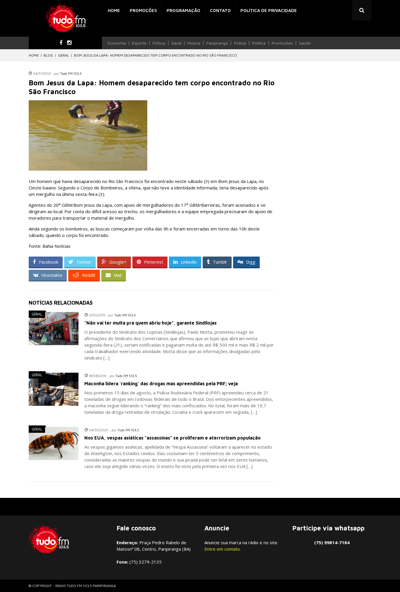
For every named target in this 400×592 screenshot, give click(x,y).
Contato (220, 10)
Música (193, 43)
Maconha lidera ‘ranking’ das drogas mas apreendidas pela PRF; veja (161, 383)
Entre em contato (222, 549)
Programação (183, 10)
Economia (117, 43)
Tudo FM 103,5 (71, 73)
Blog (48, 55)
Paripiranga (217, 43)
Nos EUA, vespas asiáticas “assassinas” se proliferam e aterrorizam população (172, 437)
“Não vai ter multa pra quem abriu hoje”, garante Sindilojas (150, 322)
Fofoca (159, 43)
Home (114, 10)
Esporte (139, 43)
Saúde (305, 43)
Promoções (143, 10)
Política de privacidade (268, 10)
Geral (176, 43)
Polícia (240, 43)
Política (259, 43)
